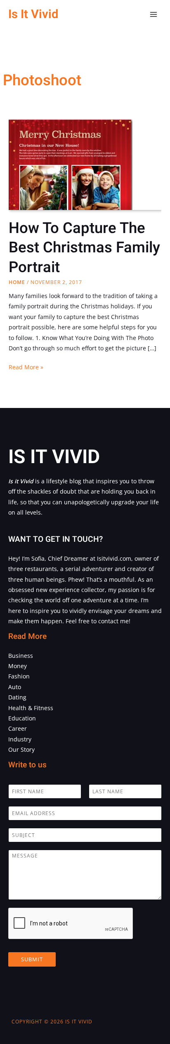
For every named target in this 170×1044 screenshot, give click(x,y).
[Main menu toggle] (153, 14)
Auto (14, 687)
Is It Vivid (33, 14)
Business (20, 655)
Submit (32, 959)
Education (22, 718)
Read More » (26, 367)
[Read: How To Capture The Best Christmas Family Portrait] (70, 198)
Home (17, 282)
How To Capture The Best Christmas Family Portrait (84, 247)
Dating (17, 697)
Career (17, 728)
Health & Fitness (30, 708)
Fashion (19, 676)
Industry (19, 739)
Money (17, 666)
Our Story (21, 749)
